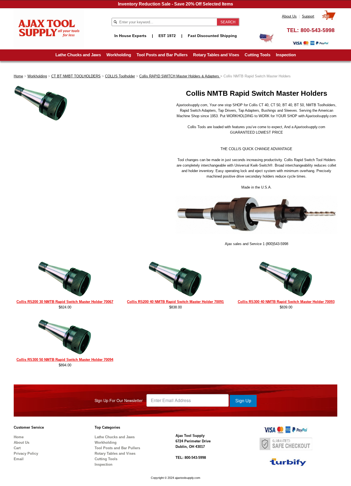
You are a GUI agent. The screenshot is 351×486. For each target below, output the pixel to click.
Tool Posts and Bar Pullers (162, 54)
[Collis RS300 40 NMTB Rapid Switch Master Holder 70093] (286, 279)
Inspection (286, 54)
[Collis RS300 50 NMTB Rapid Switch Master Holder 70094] (65, 337)
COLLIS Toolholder (120, 76)
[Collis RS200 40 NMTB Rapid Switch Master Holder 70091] (175, 279)
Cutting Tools (257, 54)
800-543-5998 (318, 30)
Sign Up (243, 400)
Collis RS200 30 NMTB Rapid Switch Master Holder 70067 (64, 302)
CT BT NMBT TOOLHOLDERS (76, 76)
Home (18, 76)
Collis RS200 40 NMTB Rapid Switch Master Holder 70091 (175, 302)
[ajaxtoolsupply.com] (49, 28)
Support (308, 16)
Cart (17, 448)
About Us (289, 16)
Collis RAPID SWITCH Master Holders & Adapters (179, 76)
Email (19, 459)
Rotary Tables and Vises (216, 54)
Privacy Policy (26, 453)
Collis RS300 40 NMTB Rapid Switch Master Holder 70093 (286, 302)
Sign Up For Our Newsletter (119, 400)
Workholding (118, 54)
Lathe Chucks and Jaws (78, 54)
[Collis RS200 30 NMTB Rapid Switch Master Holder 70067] (65, 279)
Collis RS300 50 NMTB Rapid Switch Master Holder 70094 (64, 360)
